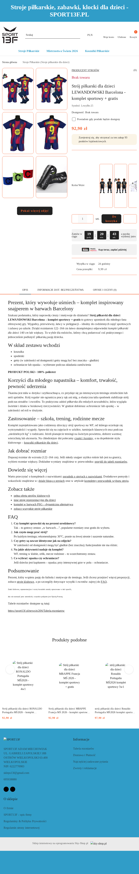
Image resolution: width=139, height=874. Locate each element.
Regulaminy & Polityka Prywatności (25, 821)
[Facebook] (6, 789)
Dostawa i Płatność (84, 755)
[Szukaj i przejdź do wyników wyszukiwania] (78, 35)
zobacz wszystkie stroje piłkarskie (33, 508)
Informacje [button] (81, 739)
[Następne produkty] (129, 669)
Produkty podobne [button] (69, 640)
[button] (119, 51)
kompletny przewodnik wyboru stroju (106, 480)
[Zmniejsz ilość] (74, 218)
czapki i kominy (83, 438)
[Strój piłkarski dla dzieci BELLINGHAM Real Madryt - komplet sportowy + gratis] (120, 186)
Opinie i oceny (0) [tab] (105, 290)
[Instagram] (12, 789)
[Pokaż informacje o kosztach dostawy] (109, 269)
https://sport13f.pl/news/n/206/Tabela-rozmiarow (36, 610)
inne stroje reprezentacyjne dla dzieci (35, 500)
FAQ (104, 581)
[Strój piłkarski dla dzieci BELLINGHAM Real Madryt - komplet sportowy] (106, 186)
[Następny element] (132, 185)
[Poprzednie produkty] (10, 669)
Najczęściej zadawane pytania (90, 761)
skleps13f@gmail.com (16, 772)
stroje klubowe (25, 581)
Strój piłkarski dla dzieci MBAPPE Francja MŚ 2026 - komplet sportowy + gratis (69, 710)
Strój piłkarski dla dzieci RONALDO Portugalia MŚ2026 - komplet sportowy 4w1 (22, 710)
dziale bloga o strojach (52, 480)
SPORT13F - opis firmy (18, 814)
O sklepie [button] (11, 799)
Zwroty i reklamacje (85, 768)
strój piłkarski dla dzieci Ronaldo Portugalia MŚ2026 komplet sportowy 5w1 (115, 710)
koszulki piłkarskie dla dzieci (41, 442)
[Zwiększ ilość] (90, 218)
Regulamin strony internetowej (22, 827)
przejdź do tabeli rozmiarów (111, 461)
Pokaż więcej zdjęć (35, 210)
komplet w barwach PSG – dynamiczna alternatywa (43, 504)
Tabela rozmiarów (83, 748)
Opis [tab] (25, 290)
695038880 (10, 779)
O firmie (8, 808)
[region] (118, 185)
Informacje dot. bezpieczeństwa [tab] (60, 290)
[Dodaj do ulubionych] (130, 218)
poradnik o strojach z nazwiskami (82, 476)
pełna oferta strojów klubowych (32, 495)
